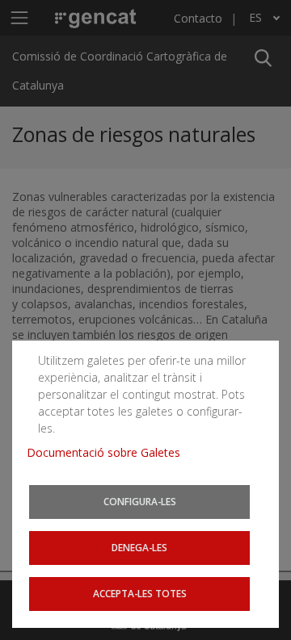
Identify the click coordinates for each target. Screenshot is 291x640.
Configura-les (139, 501)
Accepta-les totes (140, 593)
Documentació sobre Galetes (109, 452)
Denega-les (139, 547)
